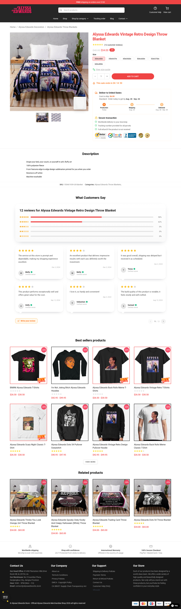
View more (90, 462)
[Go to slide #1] (42, 117)
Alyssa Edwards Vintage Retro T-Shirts (151, 387)
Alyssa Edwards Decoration (31, 27)
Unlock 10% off (5, 597)
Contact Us (97, 582)
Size (94, 54)
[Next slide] (84, 72)
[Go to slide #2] (56, 117)
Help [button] (176, 606)
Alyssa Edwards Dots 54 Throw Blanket (152, 520)
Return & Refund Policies (103, 579)
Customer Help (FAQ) (101, 586)
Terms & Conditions (60, 575)
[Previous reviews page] (150, 321)
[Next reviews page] (163, 321)
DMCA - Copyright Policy (62, 582)
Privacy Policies (58, 579)
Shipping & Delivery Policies (104, 571)
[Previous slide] (14, 72)
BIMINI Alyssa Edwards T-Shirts (24, 387)
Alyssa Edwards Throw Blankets (62, 27)
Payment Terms (99, 575)
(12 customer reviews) (113, 45)
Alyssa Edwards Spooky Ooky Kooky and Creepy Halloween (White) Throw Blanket (68, 523)
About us (55, 571)
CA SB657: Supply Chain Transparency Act (69, 586)
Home (13, 27)
